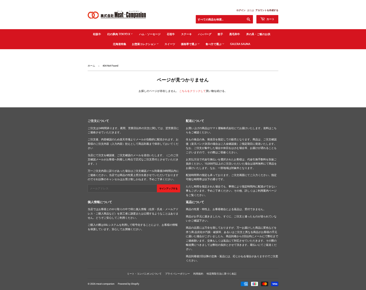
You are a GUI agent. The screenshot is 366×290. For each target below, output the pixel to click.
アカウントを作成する (266, 10)
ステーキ (186, 34)
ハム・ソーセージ (150, 34)
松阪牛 (97, 34)
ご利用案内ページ (266, 190)
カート (270, 19)
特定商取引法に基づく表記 (221, 273)
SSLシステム (111, 224)
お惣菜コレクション (144, 44)
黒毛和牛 (234, 34)
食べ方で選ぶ (213, 44)
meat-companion (105, 283)
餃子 (220, 34)
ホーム (91, 65)
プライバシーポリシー (177, 273)
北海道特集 (119, 44)
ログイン (241, 10)
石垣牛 (171, 34)
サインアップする (168, 188)
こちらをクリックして (192, 90)
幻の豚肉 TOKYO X (119, 34)
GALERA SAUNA (240, 44)
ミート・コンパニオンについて (144, 273)
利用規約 (198, 273)
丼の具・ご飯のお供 (258, 34)
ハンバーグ (204, 34)
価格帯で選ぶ (189, 44)
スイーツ (170, 44)
